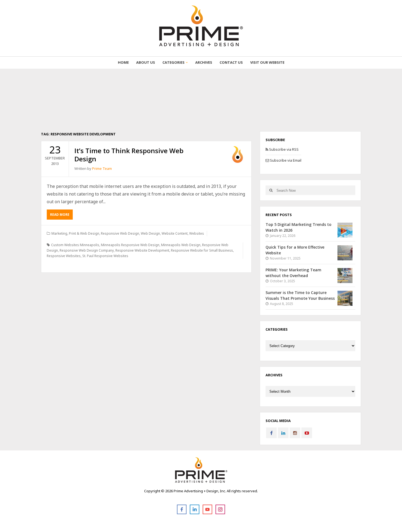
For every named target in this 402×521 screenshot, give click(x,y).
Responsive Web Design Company (87, 250)
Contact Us (231, 62)
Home (123, 62)
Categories (173, 62)
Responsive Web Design (120, 233)
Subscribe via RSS (283, 149)
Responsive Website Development (142, 250)
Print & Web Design (84, 233)
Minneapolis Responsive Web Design (130, 245)
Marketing (59, 233)
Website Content (175, 233)
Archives (203, 62)
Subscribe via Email (285, 160)
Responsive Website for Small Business (202, 250)
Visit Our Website (267, 62)
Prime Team (102, 168)
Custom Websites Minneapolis (75, 245)
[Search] (271, 190)
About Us (145, 62)
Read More (59, 214)
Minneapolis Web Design (180, 245)
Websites (196, 233)
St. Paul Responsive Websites (105, 256)
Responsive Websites (64, 256)
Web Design (150, 233)
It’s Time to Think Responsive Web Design (128, 154)
